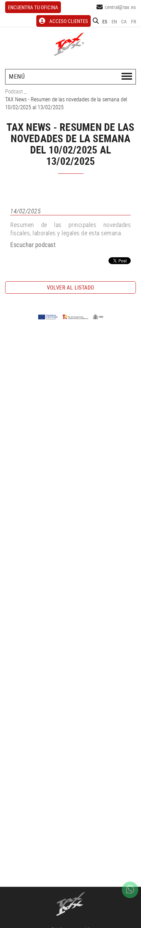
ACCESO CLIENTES (68, 21)
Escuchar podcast (32, 244)
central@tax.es (120, 6)
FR (133, 21)
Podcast (14, 91)
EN (114, 21)
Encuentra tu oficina (33, 7)
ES (104, 21)
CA (124, 21)
